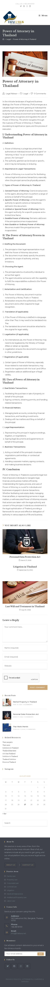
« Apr (4, 814)
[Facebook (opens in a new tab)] (24, 6)
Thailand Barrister (9, 751)
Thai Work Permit (20, 727)
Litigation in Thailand (25, 567)
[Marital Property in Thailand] (7, 703)
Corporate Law (13, 883)
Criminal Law (12, 887)
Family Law (11, 876)
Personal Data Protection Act (25, 557)
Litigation (10, 890)
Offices (25, 982)
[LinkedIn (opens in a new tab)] (30, 6)
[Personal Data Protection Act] (7, 715)
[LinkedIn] (27, 966)
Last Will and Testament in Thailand (25, 606)
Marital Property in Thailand (25, 702)
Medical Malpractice (15, 894)
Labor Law (11, 901)
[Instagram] (21, 966)
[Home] (3, 39)
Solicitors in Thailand (10, 748)
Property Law (12, 880)
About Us (10, 865)
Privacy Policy (13, 979)
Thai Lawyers (7, 742)
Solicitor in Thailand (10, 756)
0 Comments (40, 94)
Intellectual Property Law (16, 897)
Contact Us (27, 865)
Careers (38, 979)
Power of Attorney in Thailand (24, 39)
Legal (25, 94)
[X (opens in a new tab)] (20, 6)
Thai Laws (6, 745)
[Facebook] (14, 966)
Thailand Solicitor (9, 759)
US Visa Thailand (9, 754)
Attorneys (27, 979)
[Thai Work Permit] (7, 727)
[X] (8, 966)
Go (40, 954)
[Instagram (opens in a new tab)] (27, 6)
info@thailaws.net (18, 933)
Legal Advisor (11, 94)
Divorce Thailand (9, 762)
